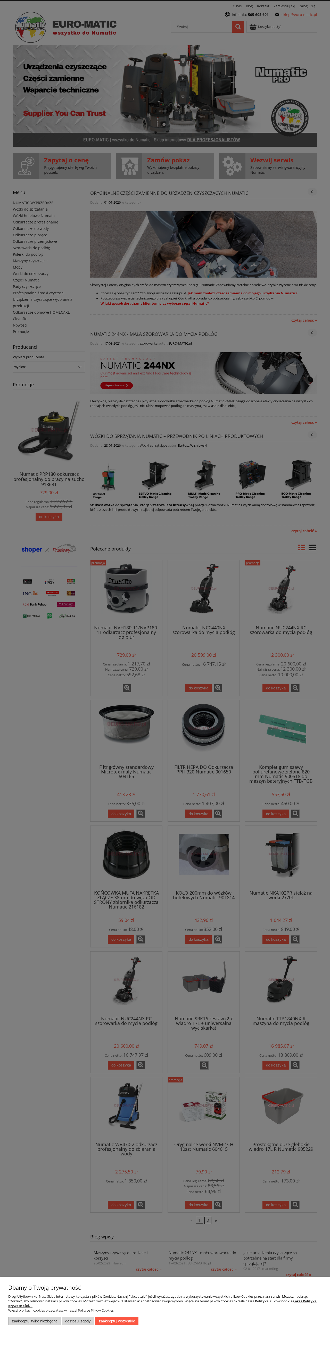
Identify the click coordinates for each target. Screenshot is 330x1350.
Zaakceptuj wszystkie (117, 1321)
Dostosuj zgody (78, 1321)
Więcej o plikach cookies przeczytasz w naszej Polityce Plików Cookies (61, 1310)
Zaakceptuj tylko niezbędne (34, 1321)
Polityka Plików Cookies (274, 1301)
